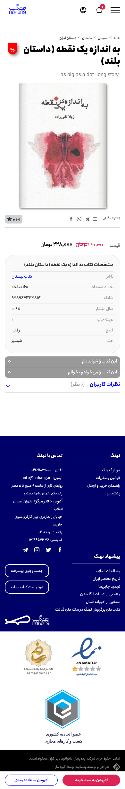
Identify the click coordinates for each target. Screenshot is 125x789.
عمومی (103, 38)
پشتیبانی (113, 493)
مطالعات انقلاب (108, 571)
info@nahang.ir (37, 478)
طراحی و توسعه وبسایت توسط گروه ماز (82, 767)
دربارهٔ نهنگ (111, 470)
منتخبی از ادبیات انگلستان (100, 594)
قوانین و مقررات (108, 478)
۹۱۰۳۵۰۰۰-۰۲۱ (41, 470)
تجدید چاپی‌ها (109, 586)
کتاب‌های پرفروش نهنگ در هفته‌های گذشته (87, 609)
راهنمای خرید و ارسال (103, 486)
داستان (87, 38)
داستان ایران (67, 38)
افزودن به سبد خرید (91, 780)
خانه (116, 38)
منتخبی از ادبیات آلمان (103, 602)
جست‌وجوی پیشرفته (27, 571)
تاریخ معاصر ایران (106, 579)
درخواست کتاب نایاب (27, 587)
